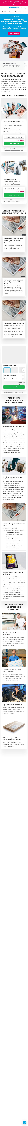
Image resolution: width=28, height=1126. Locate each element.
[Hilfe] (24, 1122)
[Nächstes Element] (25, 12)
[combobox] (14, 137)
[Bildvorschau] (14, 354)
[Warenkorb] (25, 8)
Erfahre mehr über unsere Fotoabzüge (12, 132)
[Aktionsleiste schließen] (25, 2)
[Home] (14, 8)
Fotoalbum (5, 433)
